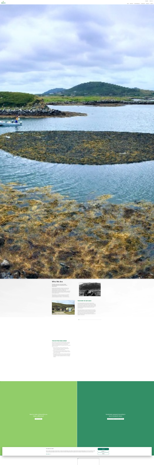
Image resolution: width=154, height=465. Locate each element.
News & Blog (143, 3)
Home (128, 3)
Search (151, 3)
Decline (103, 453)
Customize (102, 451)
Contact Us (147, 3)
